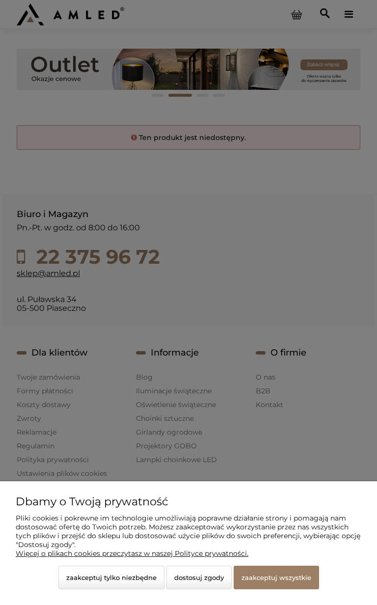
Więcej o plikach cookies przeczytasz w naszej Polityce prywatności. (132, 553)
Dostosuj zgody (199, 577)
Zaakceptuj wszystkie (276, 577)
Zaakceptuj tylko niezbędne (111, 577)
